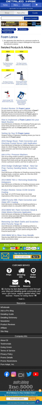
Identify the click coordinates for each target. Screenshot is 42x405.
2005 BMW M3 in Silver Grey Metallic (17, 235)
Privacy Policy (6, 354)
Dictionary (23, 29)
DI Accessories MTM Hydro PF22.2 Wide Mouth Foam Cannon (21, 83)
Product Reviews (7, 324)
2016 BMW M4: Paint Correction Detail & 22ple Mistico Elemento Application (19, 211)
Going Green (6, 347)
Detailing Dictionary (8, 317)
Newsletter (5, 321)
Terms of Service (7, 351)
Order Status (33, 276)
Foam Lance (7, 32)
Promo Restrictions (8, 361)
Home (5, 5)
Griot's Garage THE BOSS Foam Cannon (7, 101)
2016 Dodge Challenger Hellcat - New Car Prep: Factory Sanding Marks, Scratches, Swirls (19, 168)
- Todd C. (21, 299)
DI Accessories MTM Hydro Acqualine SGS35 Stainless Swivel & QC (21, 102)
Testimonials (5, 344)
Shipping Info (21, 276)
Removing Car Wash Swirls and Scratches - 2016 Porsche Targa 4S (20, 223)
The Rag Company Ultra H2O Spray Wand (8, 82)
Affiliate (3, 328)
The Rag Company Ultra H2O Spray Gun (21, 64)
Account (26, 5)
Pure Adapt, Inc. (7, 364)
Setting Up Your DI (15, 133)
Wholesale (4, 307)
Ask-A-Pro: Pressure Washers (14, 154)
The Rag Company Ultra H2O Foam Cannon (8, 65)
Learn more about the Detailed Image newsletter (21, 403)
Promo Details (6, 357)
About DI (4, 340)
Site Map (4, 331)
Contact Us (15, 286)
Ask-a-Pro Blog (7, 311)
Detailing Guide (8, 29)
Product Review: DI (15, 108)
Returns (26, 286)
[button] (38, 401)
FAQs (8, 275)
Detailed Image (21, 1)
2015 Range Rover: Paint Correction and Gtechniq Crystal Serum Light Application (19, 142)
